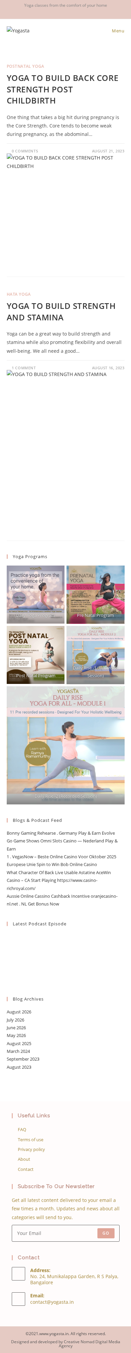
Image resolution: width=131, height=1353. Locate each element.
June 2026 (16, 1028)
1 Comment (24, 367)
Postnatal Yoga (25, 66)
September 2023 (23, 1059)
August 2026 (19, 1012)
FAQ (22, 1129)
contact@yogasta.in (52, 1302)
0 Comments (25, 150)
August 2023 (19, 1067)
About (24, 1159)
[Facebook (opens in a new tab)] (57, 12)
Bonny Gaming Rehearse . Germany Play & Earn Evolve (61, 833)
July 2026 (15, 1020)
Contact (26, 1169)
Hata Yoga (19, 294)
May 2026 (16, 1035)
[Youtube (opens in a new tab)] (74, 12)
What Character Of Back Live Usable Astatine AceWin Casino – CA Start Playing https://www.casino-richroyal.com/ (59, 880)
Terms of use (30, 1139)
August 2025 (19, 1043)
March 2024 (18, 1051)
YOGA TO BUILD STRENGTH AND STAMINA (61, 311)
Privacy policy (31, 1149)
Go (105, 1233)
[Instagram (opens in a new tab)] (66, 12)
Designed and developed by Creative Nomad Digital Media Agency (65, 1344)
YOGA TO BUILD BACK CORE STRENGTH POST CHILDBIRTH (63, 89)
